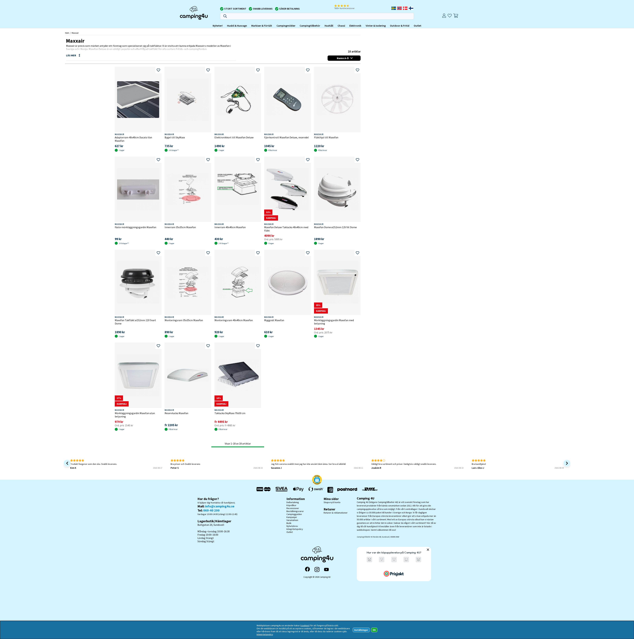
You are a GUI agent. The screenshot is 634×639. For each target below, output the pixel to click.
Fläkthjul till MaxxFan (326, 137)
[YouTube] (326, 569)
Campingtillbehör (310, 25)
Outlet (417, 25)
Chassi (341, 25)
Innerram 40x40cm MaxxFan (230, 227)
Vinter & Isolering (376, 25)
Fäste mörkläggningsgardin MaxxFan (135, 227)
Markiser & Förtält (261, 25)
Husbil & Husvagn (237, 25)
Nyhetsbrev (292, 526)
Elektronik (355, 25)
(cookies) (305, 625)
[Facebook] (307, 569)
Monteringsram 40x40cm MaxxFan (233, 320)
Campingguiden (294, 514)
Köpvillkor (291, 505)
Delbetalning (292, 502)
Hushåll (329, 25)
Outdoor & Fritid (399, 25)
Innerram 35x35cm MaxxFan (180, 227)
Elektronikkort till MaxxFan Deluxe (234, 137)
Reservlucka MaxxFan (176, 413)
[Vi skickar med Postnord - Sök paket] (347, 490)
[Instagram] (317, 569)
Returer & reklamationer (336, 512)
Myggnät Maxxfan (274, 320)
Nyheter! (218, 25)
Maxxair (75, 33)
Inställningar (361, 629)
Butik (288, 523)
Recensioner (292, 508)
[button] (346, 7)
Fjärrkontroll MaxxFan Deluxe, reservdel (286, 137)
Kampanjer (291, 517)
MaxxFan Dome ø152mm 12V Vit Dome (335, 227)
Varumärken (292, 520)
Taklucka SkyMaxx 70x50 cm (229, 413)
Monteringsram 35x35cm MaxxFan (184, 320)
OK (374, 629)
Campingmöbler (286, 25)
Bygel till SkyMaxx (175, 137)
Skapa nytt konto (332, 502)
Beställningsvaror (295, 511)
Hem (67, 33)
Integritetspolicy (294, 529)
